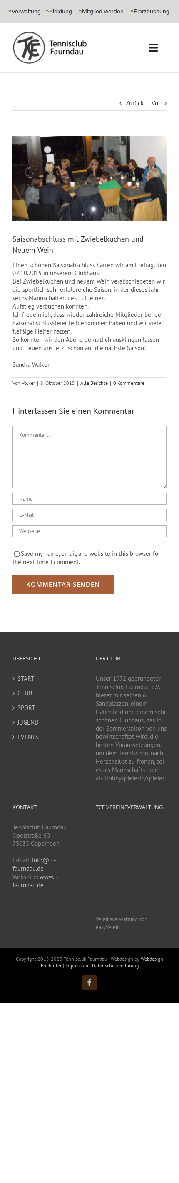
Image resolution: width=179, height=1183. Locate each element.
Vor (156, 103)
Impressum (77, 965)
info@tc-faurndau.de (34, 864)
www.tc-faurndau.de (36, 881)
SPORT (26, 708)
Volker (28, 383)
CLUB (24, 693)
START (25, 678)
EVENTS (28, 737)
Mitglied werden (103, 11)
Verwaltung (24, 11)
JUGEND (28, 722)
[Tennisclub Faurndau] (49, 34)
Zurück (135, 103)
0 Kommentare (128, 383)
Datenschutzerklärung (115, 965)
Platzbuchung (151, 11)
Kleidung (59, 11)
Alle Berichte (94, 383)
